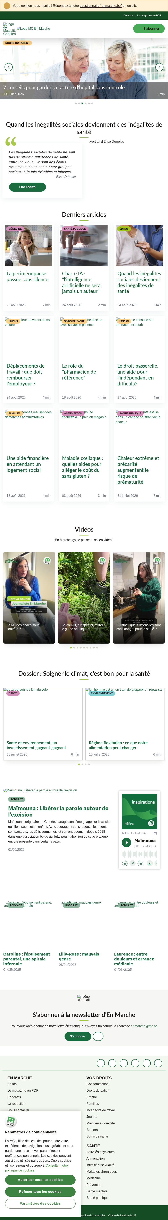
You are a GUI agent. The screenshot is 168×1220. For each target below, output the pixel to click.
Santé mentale (97, 1191)
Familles (92, 1103)
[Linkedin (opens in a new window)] (112, 1063)
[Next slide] (159, 67)
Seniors (92, 1130)
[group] (43, 724)
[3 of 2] (85, 764)
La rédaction (16, 1103)
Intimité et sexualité (100, 1165)
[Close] (162, 5)
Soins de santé (97, 1136)
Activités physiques (100, 1152)
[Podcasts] (135, 1063)
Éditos (12, 1084)
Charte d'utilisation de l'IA (122, 1215)
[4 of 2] (89, 764)
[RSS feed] (158, 1063)
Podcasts (14, 1097)
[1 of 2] (79, 764)
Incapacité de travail (101, 1110)
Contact (128, 15)
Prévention (94, 1184)
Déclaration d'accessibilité (90, 1215)
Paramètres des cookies (40, 1203)
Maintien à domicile (100, 1123)
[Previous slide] (9, 67)
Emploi (91, 1097)
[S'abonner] (98, 1036)
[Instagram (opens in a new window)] (124, 1063)
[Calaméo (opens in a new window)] (147, 1063)
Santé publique (97, 1198)
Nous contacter (18, 1110)
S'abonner (78, 1036)
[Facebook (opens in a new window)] (101, 1063)
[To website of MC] (10, 29)
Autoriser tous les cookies (40, 1180)
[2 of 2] (82, 764)
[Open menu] (127, 29)
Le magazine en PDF (149, 15)
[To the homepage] (41, 28)
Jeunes (91, 1116)
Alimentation (95, 1158)
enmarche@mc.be (144, 1026)
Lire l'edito (27, 187)
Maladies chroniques (101, 1171)
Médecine (93, 1178)
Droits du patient (98, 1090)
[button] (76, 103)
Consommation (97, 1084)
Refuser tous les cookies (40, 1191)
